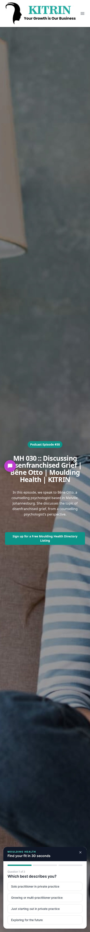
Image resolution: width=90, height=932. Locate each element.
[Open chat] (10, 466)
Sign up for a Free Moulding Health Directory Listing (45, 538)
